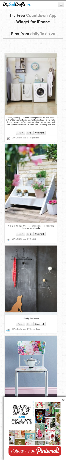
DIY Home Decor (34, 329)
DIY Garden (31, 239)
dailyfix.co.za (42, 33)
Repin (20, 132)
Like (29, 132)
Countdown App (41, 15)
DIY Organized (33, 137)
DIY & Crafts (17, 137)
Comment (39, 132)
